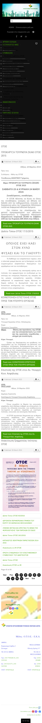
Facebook (16, 36)
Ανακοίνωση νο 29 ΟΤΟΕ (12, 548)
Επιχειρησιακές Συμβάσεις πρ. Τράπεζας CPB (15, 87)
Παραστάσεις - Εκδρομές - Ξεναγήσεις (13, 131)
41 (39, 575)
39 (30, 575)
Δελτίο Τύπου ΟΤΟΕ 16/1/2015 (14, 535)
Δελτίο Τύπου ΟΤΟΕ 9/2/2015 (14, 516)
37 (21, 575)
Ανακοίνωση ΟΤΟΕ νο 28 (12, 565)
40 (34, 575)
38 (25, 575)
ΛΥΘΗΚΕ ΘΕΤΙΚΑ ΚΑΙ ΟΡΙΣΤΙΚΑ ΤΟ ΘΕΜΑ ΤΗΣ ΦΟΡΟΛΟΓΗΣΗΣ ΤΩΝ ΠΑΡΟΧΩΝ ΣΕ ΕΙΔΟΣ (20, 529)
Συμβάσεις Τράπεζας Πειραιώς (16, 61)
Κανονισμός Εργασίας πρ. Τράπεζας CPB (13, 83)
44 (17, 578)
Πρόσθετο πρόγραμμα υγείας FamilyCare (14, 122)
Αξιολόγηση (8, 75)
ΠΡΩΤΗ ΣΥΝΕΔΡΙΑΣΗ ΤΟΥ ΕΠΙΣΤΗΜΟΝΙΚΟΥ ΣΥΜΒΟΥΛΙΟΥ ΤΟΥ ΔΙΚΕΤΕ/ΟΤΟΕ (20, 554)
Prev (11, 575)
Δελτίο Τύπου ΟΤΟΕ (10, 560)
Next (27, 578)
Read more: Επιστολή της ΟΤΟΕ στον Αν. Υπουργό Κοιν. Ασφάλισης (19, 435)
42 (8, 578)
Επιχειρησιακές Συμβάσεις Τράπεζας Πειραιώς (14, 69)
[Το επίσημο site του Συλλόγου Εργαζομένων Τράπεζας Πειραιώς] (21, 10)
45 (21, 578)
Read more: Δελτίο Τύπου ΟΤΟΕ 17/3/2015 (22, 293)
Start (4, 575)
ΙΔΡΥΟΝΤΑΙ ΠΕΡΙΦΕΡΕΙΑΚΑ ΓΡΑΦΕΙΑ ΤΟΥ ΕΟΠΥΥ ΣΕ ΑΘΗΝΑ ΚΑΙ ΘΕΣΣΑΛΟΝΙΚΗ (18, 522)
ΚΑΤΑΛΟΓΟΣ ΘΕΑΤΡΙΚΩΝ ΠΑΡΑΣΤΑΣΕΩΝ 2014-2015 (21, 541)
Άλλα (6, 137)
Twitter (21, 36)
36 (17, 575)
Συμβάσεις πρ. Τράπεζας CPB (15, 78)
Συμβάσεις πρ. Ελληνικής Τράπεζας (13, 93)
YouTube (26, 36)
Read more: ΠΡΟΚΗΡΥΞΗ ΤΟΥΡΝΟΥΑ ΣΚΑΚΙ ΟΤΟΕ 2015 (21, 224)
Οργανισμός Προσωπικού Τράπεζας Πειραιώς (13, 65)
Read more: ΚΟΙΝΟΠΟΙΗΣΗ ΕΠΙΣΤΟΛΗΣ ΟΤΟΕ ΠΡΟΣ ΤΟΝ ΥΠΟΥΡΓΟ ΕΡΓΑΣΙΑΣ (19, 363)
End (33, 578)
